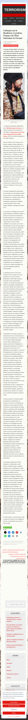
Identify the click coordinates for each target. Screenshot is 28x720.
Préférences (14, 709)
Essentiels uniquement (13, 706)
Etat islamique (19, 542)
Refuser (14, 713)
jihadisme (5, 544)
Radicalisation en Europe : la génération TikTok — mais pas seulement (14, 619)
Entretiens (9, 670)
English (8, 666)
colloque (12, 542)
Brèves (8, 659)
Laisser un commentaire (11, 45)
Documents (9, 663)
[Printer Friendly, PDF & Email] (7, 527)
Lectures (9, 677)
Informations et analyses (16, 541)
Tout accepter (13, 702)
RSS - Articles (11, 690)
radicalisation (13, 544)
